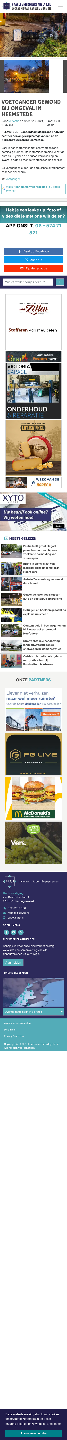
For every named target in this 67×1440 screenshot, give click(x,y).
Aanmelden (13, 962)
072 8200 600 (17, 908)
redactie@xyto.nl (18, 912)
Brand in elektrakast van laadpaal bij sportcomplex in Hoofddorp (41, 567)
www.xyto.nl (15, 917)
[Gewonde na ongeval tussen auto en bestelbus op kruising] (11, 599)
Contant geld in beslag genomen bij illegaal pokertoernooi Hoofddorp (44, 629)
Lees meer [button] (54, 1423)
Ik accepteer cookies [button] (33, 1433)
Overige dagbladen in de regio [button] (23, 1011)
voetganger (13, 178)
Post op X (35, 260)
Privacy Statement (14, 1036)
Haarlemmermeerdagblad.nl (31, 4)
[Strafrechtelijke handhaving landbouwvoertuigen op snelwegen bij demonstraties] (11, 646)
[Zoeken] (60, 282)
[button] (2, 76)
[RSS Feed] (21, 932)
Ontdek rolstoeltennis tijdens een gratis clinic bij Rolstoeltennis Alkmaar (42, 660)
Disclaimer (10, 1029)
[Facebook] (6, 932)
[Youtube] (13, 932)
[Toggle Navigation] (60, 6)
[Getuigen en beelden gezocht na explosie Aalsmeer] (11, 615)
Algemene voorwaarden (17, 1023)
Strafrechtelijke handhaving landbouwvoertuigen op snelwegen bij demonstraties (42, 644)
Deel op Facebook (36, 251)
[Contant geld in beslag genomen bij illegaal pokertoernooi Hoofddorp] (11, 630)
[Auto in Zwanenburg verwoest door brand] (11, 584)
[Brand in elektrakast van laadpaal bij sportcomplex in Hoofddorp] (11, 568)
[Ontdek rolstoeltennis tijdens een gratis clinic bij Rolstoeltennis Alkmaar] (11, 661)
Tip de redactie (36, 268)
